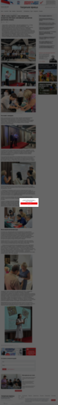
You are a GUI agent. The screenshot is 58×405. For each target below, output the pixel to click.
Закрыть (29, 205)
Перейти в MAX (29, 203)
